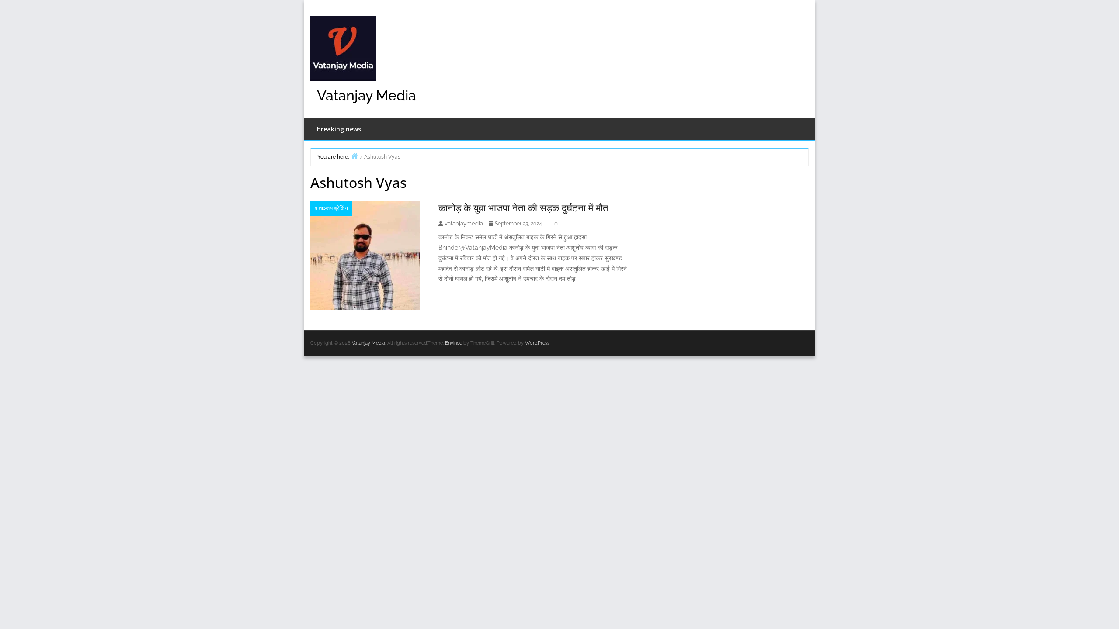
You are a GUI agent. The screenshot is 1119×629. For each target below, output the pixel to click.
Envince (453, 343)
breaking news (339, 129)
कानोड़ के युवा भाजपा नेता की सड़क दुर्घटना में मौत (523, 207)
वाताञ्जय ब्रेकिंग (331, 208)
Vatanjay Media (366, 95)
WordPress (537, 343)
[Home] (354, 155)
